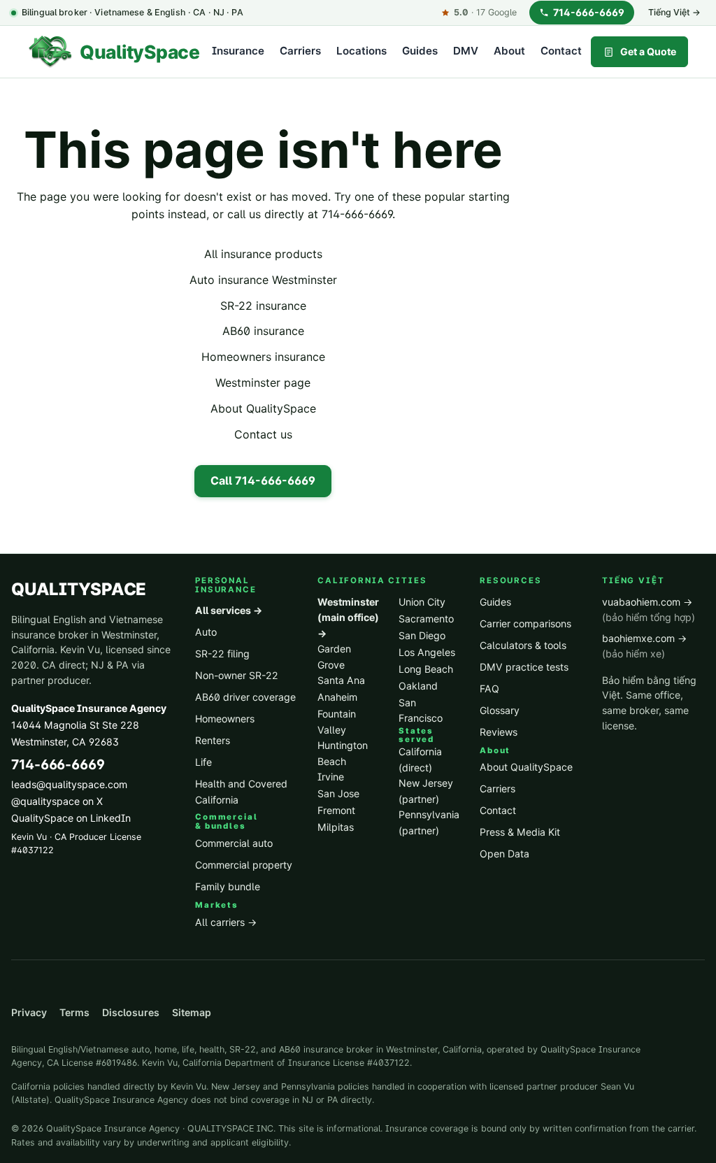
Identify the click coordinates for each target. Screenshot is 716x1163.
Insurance (238, 50)
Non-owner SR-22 (236, 675)
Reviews (498, 732)
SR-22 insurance (263, 306)
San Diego (422, 635)
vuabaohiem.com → (648, 610)
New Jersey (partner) (426, 791)
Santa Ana (341, 680)
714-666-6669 (588, 12)
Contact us (263, 434)
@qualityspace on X (57, 801)
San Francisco (421, 711)
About (509, 50)
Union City (422, 602)
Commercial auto (234, 843)
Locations (361, 50)
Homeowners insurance (263, 357)
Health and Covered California (241, 792)
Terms (74, 1012)
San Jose (338, 793)
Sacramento (426, 619)
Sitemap (191, 1012)
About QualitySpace (263, 408)
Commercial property (243, 865)
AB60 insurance (263, 331)
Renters (212, 740)
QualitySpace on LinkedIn (71, 818)
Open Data (504, 853)
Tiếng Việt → (674, 12)
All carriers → (226, 922)
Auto (206, 632)
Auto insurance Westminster (263, 280)
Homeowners (225, 719)
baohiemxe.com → (644, 646)
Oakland (418, 686)
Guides (420, 50)
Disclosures (130, 1012)
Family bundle (227, 886)
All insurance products (263, 254)
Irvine (330, 777)
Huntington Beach (342, 753)
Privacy (29, 1012)
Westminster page (262, 383)
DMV (465, 50)
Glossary (500, 710)
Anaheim (337, 697)
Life (203, 762)
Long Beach (426, 669)
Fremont (336, 810)
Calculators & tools (523, 645)
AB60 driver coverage (245, 697)
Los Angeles (427, 652)
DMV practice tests (524, 667)
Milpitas (335, 827)
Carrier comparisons (525, 623)
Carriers (300, 50)
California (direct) (420, 759)
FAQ (489, 688)
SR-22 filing (222, 653)
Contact (561, 50)
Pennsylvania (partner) (429, 822)
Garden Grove (334, 657)
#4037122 (32, 850)
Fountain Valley (336, 722)
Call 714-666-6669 (262, 480)
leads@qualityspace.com (69, 784)
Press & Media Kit (520, 832)
